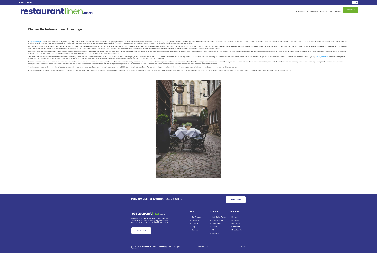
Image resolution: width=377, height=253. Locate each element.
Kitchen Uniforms (217, 220)
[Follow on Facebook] (353, 2)
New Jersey (235, 220)
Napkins (214, 227)
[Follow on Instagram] (356, 2)
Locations (314, 11)
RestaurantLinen (36, 41)
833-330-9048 (203, 246)
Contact (337, 11)
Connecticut (235, 227)
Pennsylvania (235, 223)
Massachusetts (236, 230)
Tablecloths (216, 230)
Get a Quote (350, 10)
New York (234, 217)
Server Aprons (216, 223)
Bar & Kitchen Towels (219, 217)
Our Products (301, 11)
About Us (323, 11)
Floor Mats (215, 233)
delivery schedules (322, 57)
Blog (330, 11)
